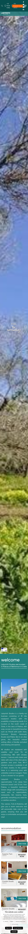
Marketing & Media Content (20, 921)
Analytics (11, 921)
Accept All (14, 931)
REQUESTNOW (22, 855)
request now (17, 6)
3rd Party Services (15, 924)
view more (22, 844)
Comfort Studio (8, 882)
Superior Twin (7, 854)
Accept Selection (18, 928)
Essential (6, 921)
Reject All (8, 928)
